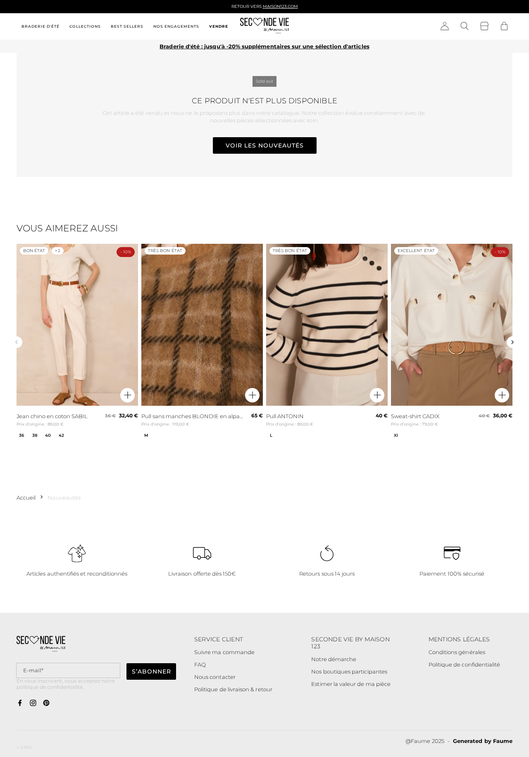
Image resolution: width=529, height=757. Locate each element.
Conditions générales (457, 652)
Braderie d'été (40, 26)
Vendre (218, 26)
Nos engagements (176, 26)
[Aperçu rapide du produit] (127, 395)
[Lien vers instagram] (33, 703)
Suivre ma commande (224, 652)
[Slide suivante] (512, 342)
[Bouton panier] (504, 26)
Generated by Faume (482, 741)
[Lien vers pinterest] (46, 703)
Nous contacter (215, 677)
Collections (85, 26)
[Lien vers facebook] (20, 703)
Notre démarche (333, 659)
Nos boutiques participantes (349, 671)
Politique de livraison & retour (233, 689)
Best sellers (127, 26)
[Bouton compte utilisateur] (444, 26)
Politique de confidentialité (464, 664)
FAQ (200, 664)
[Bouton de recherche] (464, 26)
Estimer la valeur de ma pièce (351, 684)
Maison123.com (280, 6)
